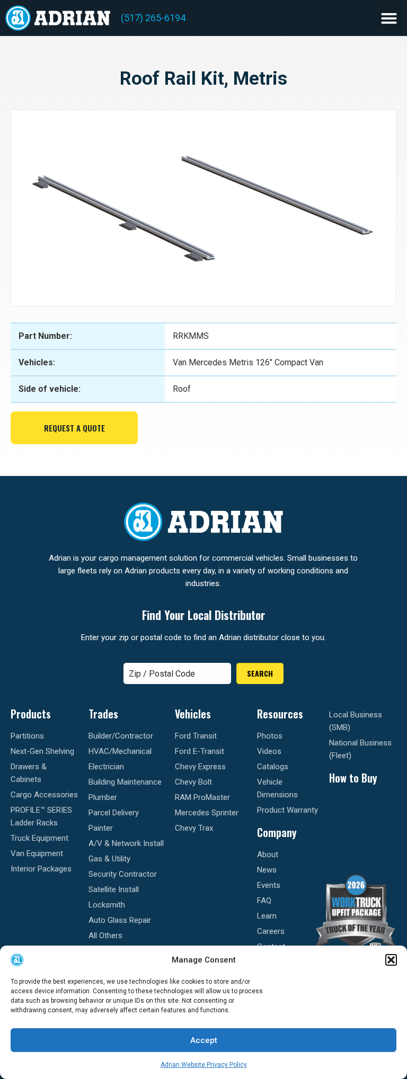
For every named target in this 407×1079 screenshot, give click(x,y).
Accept (203, 1040)
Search (260, 673)
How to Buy (353, 778)
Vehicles (193, 714)
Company (277, 832)
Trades (103, 714)
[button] (391, 960)
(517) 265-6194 (153, 17)
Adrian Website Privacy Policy (204, 1064)
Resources (280, 714)
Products (31, 714)
